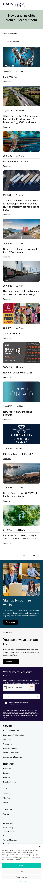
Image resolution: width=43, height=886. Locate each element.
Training (6, 814)
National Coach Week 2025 (17, 372)
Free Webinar (10, 77)
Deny (21, 871)
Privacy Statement (25, 882)
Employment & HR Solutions (13, 735)
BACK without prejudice (15, 161)
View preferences (21, 877)
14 (27, 556)
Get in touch (11, 661)
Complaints (7, 836)
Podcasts (6, 773)
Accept (21, 865)
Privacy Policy (8, 824)
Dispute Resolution (10, 748)
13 (24, 556)
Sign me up (10, 622)
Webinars (6, 777)
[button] (40, 846)
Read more (7, 82)
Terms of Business (10, 840)
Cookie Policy (15, 882)
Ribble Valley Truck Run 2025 (18, 454)
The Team (7, 798)
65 (34, 556)
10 (14, 556)
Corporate (7, 739)
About (5, 794)
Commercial (7, 744)
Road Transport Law (11, 731)
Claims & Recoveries (11, 753)
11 (17, 556)
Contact (6, 802)
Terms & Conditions (10, 832)
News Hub (7, 769)
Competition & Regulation (12, 757)
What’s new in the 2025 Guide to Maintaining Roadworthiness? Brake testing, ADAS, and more (20, 119)
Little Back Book (9, 782)
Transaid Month (11, 333)
